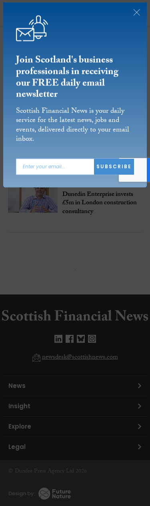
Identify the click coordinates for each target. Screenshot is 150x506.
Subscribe (114, 167)
